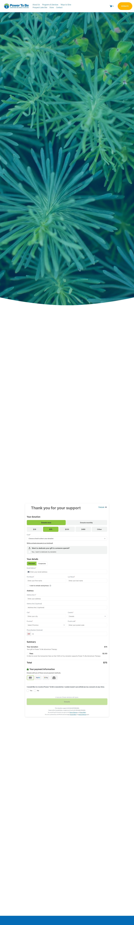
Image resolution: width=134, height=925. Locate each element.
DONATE (125, 6)
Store (52, 7)
